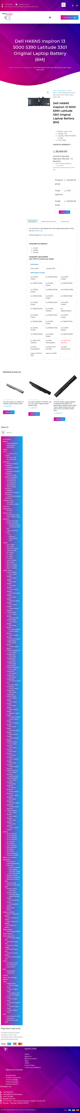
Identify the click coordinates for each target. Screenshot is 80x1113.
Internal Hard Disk (12, 523)
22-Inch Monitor (12, 835)
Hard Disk (6, 519)
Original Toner (11, 983)
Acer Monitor (11, 841)
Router (9, 909)
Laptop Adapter (12, 572)
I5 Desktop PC (11, 481)
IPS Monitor (10, 851)
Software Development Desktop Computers (12, 492)
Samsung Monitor (12, 853)
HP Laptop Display (14, 717)
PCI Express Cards (12, 504)
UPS (4, 1014)
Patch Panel (10, 908)
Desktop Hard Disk (14, 525)
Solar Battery (11, 445)
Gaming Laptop (11, 550)
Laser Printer (11, 967)
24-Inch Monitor (12, 837)
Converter (6, 506)
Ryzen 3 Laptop (12, 564)
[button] (50, 17)
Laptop (5, 542)
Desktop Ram (11, 971)
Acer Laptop (11, 544)
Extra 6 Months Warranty (63, 164)
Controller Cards (8, 500)
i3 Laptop (10, 554)
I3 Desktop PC (11, 479)
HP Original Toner (14, 993)
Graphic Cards (7, 513)
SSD (8, 532)
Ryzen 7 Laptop (12, 568)
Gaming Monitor (12, 847)
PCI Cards (10, 502)
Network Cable (11, 883)
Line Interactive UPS (13, 1016)
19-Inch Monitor (12, 833)
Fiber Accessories (14, 867)
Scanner (5, 975)
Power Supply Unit (9, 936)
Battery (5, 441)
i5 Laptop (10, 556)
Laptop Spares (18, 67)
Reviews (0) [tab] (65, 221)
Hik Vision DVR (11, 457)
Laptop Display (11, 696)
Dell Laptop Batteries (46, 235)
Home (11, 67)
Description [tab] (32, 221)
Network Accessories (13, 877)
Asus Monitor (11, 843)
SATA (10, 540)
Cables (5, 449)
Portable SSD (13, 538)
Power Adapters (8, 934)
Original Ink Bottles (9, 912)
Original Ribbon (7, 929)
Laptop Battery (28, 67)
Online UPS (10, 1018)
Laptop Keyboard (12, 770)
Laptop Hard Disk (12, 530)
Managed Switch (14, 894)
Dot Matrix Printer (12, 963)
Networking (6, 859)
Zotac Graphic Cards (13, 516)
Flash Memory (7, 509)
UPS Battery (11, 447)
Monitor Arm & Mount (9, 857)
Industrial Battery (12, 443)
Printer (5, 961)
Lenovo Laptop (11, 560)
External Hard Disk (12, 521)
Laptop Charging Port (13, 650)
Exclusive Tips (38, 231)
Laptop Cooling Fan (13, 667)
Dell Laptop (10, 546)
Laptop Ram (10, 973)
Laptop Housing (12, 742)
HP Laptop (10, 552)
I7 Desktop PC (11, 483)
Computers (6, 462)
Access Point (11, 861)
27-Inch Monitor (12, 839)
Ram (4, 969)
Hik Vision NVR (11, 459)
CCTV (5, 452)
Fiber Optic (10, 865)
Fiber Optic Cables (14, 871)
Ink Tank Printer (12, 965)
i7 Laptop (10, 558)
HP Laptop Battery (14, 629)
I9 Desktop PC (11, 485)
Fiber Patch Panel (14, 873)
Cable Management (13, 863)
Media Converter (12, 875)
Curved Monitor (12, 845)
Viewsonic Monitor (12, 855)
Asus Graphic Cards (13, 515)
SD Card (9, 510)
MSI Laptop (10, 562)
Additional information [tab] (48, 221)
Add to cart (64, 212)
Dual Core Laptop (12, 548)
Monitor (5, 832)
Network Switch (12, 888)
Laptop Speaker (12, 810)
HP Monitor (10, 849)
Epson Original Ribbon (13, 931)
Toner (5, 981)
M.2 (10, 534)
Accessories (7, 439)
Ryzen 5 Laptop (12, 566)
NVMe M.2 (12, 536)
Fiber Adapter (13, 869)
